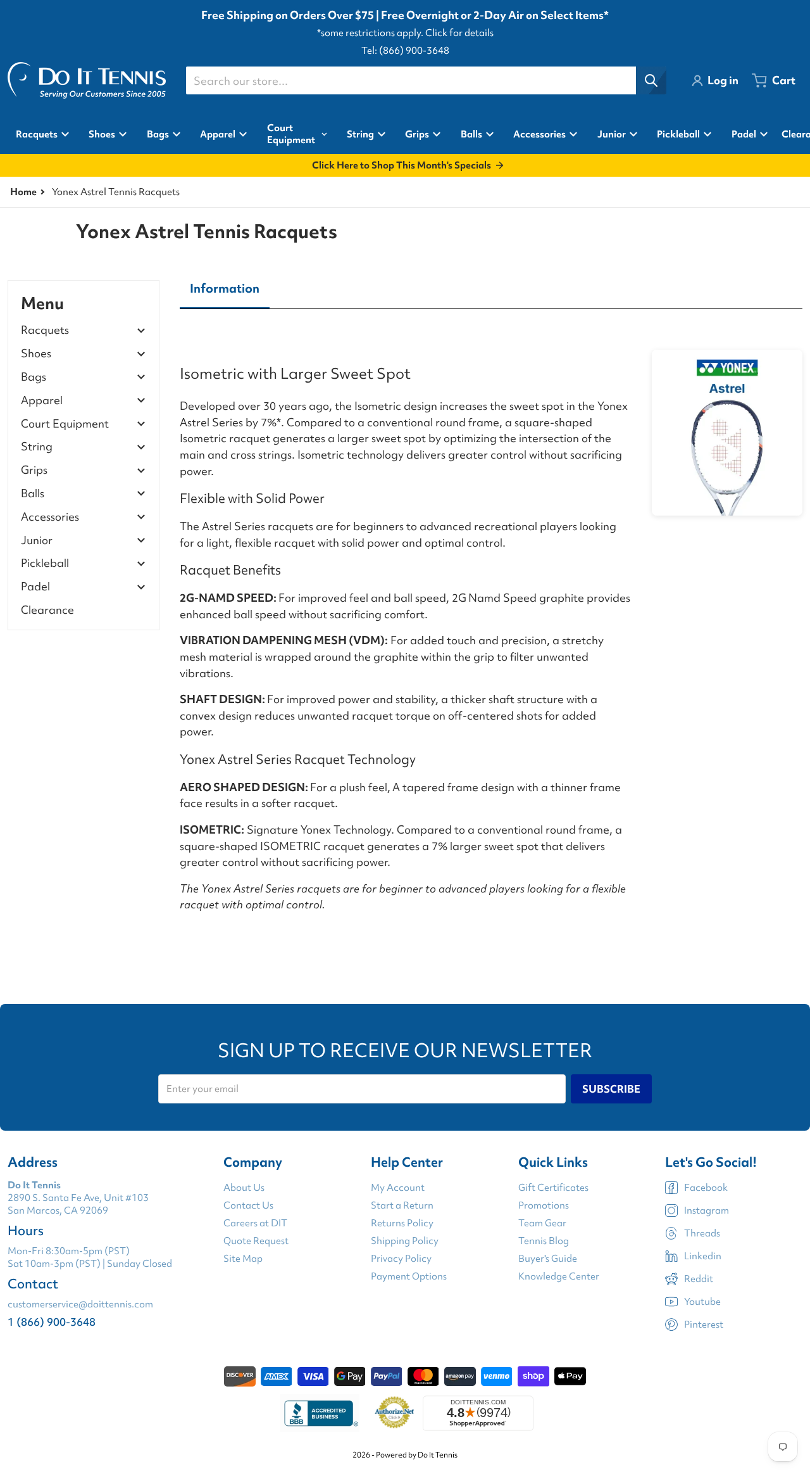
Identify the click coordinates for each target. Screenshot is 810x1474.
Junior (37, 540)
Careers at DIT (255, 1223)
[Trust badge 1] (320, 1413)
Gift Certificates (553, 1187)
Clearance (47, 609)
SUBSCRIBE (611, 1089)
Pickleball (45, 563)
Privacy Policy (401, 1258)
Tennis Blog (543, 1241)
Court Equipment (65, 424)
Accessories (50, 517)
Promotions (543, 1205)
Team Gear (542, 1223)
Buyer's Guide (547, 1258)
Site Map (243, 1258)
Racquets (45, 330)
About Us (244, 1187)
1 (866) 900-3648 (52, 1321)
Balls (32, 493)
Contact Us (248, 1205)
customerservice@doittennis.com (80, 1304)
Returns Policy (402, 1223)
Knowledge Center (558, 1276)
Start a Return (402, 1205)
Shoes (36, 353)
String (37, 447)
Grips (34, 470)
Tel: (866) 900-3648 (405, 50)
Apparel (42, 400)
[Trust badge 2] (394, 1413)
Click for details (459, 33)
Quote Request (256, 1241)
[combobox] (426, 80)
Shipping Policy (405, 1241)
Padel (35, 587)
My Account (398, 1187)
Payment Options (409, 1276)
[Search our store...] (651, 80)
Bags (33, 377)
